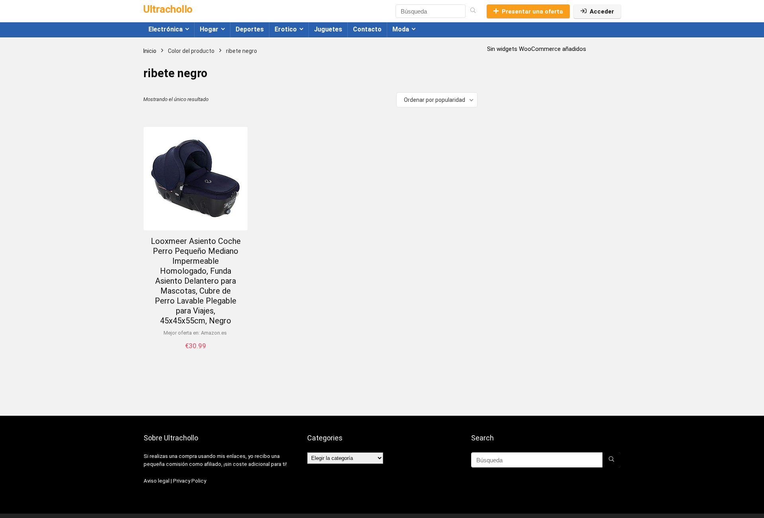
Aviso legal (157, 481)
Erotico (286, 29)
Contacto (367, 29)
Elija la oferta (196, 354)
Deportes (250, 29)
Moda (400, 29)
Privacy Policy (189, 481)
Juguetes (328, 29)
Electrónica (165, 29)
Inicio (149, 51)
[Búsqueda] (473, 11)
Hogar (209, 29)
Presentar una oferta (532, 11)
